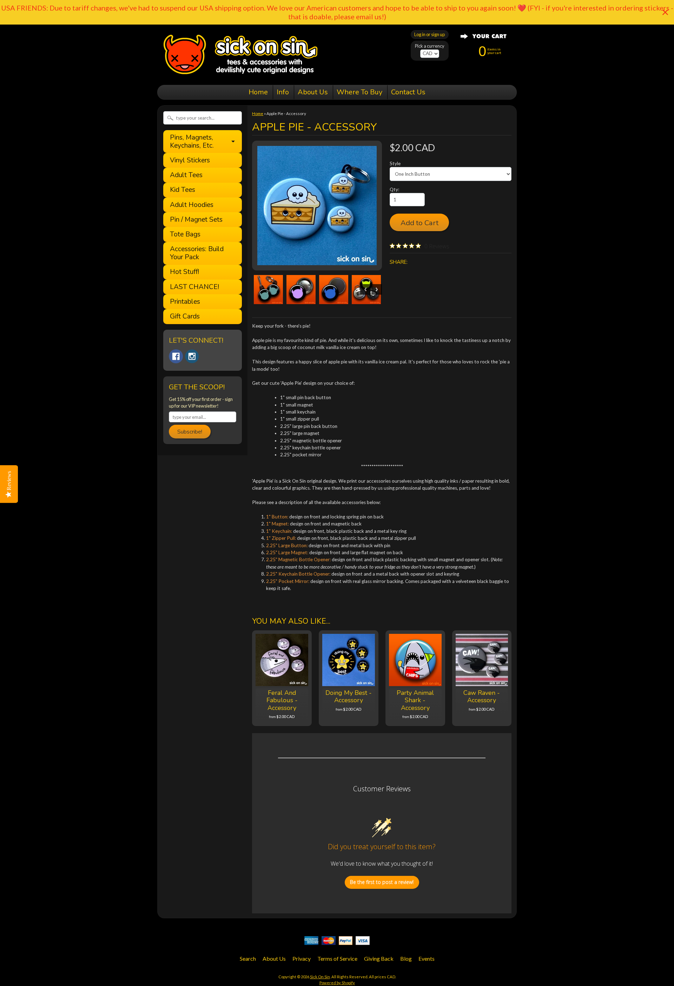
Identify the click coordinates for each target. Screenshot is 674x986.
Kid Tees (182, 190)
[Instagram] (192, 356)
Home (258, 92)
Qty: (394, 189)
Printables (185, 302)
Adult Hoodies (191, 205)
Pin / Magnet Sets (196, 220)
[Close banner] (665, 12)
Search (248, 958)
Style (395, 163)
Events (426, 958)
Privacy (301, 958)
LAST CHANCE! (194, 287)
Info (283, 92)
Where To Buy (359, 92)
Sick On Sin (320, 976)
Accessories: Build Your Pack (197, 253)
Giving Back (379, 958)
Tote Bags (185, 234)
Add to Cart (419, 223)
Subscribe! (189, 432)
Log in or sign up (429, 34)
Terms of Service (337, 958)
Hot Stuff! (184, 272)
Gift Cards (185, 317)
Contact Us (408, 92)
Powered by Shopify (337, 982)
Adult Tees (186, 175)
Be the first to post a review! (382, 882)
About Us (313, 92)
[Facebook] (176, 356)
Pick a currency (429, 46)
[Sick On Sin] (240, 75)
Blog (406, 958)
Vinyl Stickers (190, 160)
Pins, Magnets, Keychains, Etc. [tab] (192, 141)
